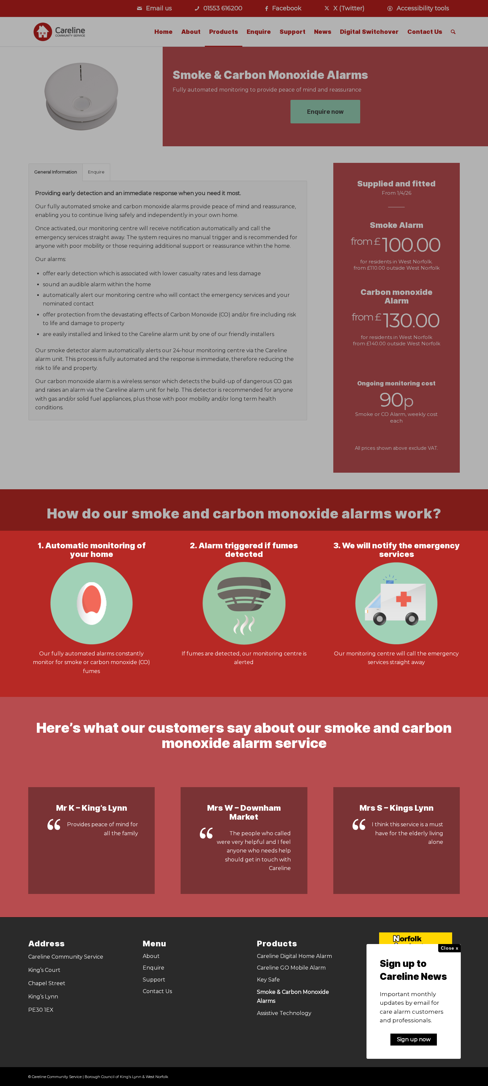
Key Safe (268, 980)
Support (154, 980)
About (151, 956)
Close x (449, 948)
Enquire (153, 968)
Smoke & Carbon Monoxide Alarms (293, 996)
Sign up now (414, 1039)
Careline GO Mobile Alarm (291, 968)
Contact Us (157, 991)
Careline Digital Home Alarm (294, 956)
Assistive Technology (284, 1013)
